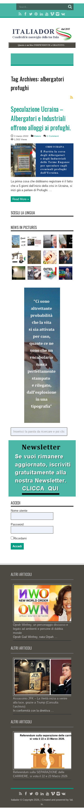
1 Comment (53, 136)
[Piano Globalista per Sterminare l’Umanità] (18, 273)
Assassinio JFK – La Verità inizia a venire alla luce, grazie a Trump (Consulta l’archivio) (40, 702)
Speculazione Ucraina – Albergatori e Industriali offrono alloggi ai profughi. (41, 118)
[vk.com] (63, 14)
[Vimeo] (52, 14)
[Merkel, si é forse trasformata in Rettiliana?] (65, 257)
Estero (37, 136)
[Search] (70, 6)
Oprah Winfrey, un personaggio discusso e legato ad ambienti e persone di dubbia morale (40, 629)
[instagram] (57, 14)
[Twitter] (30, 14)
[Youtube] (47, 14)
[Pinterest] (36, 14)
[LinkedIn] (41, 14)
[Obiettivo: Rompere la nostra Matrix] (18, 241)
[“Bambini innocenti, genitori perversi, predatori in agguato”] (34, 273)
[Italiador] (42, 37)
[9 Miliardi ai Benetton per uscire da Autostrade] (50, 241)
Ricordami (20, 538)
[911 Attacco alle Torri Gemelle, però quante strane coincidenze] (65, 241)
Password (17, 524)
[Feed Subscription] (71, 97)
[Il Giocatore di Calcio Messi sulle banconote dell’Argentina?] (50, 257)
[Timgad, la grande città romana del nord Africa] (34, 257)
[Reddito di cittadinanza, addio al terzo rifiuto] (34, 241)
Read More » (20, 199)
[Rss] (20, 14)
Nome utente (19, 510)
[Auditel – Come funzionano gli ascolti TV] (50, 273)
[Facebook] (25, 14)
